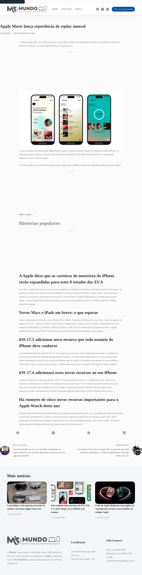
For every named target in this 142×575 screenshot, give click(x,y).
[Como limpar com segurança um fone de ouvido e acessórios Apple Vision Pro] (27, 493)
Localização (88, 8)
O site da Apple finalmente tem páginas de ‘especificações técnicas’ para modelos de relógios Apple (114, 508)
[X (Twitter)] (53, 432)
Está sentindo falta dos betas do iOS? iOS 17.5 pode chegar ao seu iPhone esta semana (70, 508)
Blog (86, 10)
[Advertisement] (71, 70)
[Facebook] (97, 9)
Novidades (5, 33)
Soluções (66, 9)
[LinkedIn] (124, 432)
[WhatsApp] (107, 9)
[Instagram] (102, 9)
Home (55, 9)
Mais (77, 9)
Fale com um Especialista (123, 9)
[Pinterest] (88, 432)
